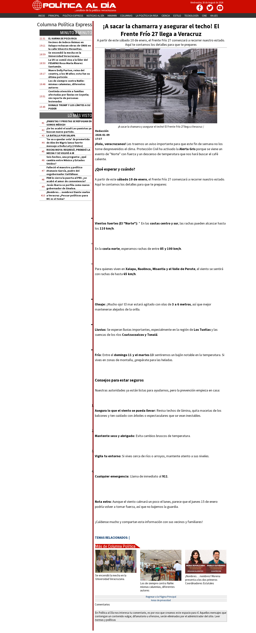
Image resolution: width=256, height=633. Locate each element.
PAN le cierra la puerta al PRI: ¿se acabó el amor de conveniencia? (66, 179)
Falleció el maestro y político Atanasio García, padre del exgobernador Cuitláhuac (64, 171)
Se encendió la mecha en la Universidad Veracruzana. (64, 54)
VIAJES (214, 15)
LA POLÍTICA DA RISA (147, 15)
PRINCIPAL (53, 15)
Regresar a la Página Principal (161, 596)
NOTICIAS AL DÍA (95, 15)
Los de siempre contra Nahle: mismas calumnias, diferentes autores (66, 84)
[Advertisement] (68, 239)
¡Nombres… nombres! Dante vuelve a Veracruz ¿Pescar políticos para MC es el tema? (68, 195)
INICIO (41, 15)
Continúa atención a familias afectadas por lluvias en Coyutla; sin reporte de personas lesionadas (68, 96)
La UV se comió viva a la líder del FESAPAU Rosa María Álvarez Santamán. (68, 63)
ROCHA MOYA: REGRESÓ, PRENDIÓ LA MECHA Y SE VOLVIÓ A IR (68, 151)
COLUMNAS (126, 15)
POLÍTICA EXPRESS (73, 15)
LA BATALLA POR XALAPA (60, 135)
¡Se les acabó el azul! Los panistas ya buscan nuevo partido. (68, 130)
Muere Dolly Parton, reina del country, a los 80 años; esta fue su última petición (69, 74)
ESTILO (177, 15)
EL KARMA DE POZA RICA (62, 38)
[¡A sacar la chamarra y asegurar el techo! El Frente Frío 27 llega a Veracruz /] (161, 122)
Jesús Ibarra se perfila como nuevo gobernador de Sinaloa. (68, 186)
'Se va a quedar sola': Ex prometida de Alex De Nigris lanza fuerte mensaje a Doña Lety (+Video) (68, 143)
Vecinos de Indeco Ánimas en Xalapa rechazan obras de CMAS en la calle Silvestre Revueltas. (69, 45)
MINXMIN (112, 15)
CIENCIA (166, 15)
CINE (204, 15)
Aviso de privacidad (161, 600)
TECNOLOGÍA (191, 15)
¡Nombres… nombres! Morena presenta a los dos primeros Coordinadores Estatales (202, 579)
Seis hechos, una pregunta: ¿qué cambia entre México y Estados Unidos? (66, 160)
